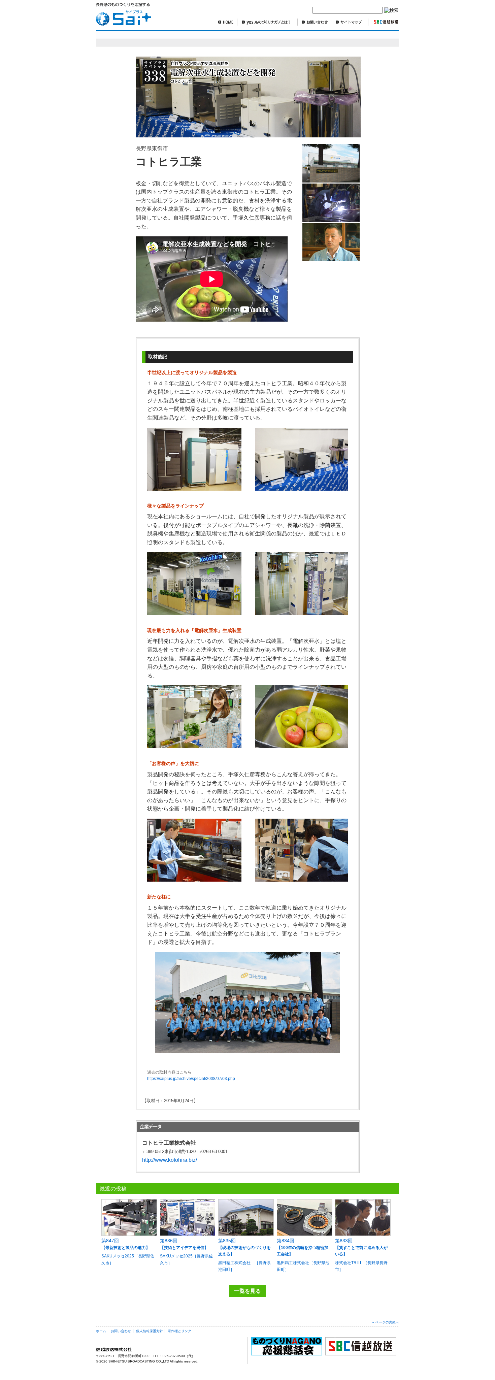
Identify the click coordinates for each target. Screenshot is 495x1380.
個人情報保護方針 (149, 1331)
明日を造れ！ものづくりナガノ (213, 38)
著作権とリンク (179, 1331)
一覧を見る (247, 1291)
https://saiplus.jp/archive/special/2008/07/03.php (191, 1078)
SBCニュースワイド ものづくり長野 (301, 38)
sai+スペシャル (129, 38)
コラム (350, 38)
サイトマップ (350, 22)
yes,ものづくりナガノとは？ (267, 22)
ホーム (101, 1331)
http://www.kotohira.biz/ (169, 1160)
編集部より (380, 38)
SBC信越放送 (383, 22)
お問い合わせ (314, 22)
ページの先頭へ (387, 1322)
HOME (225, 22)
